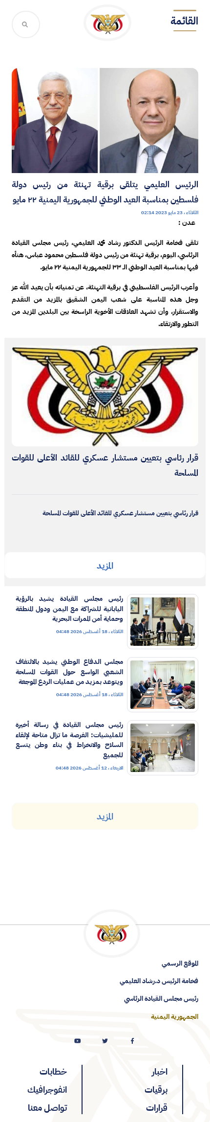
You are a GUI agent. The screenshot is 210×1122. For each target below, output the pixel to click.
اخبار (160, 1071)
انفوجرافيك (47, 1089)
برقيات (156, 1089)
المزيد (105, 565)
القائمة (184, 21)
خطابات (53, 1071)
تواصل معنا (47, 1107)
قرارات (157, 1107)
